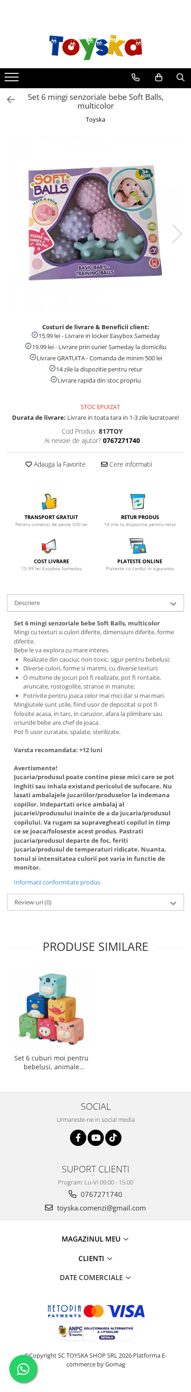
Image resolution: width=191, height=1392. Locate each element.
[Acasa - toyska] (95, 47)
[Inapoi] (7, 99)
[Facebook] (78, 1138)
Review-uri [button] (32, 902)
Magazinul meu (92, 1238)
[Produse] (13, 80)
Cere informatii (130, 464)
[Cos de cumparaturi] (159, 77)
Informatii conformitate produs (57, 882)
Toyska (95, 119)
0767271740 (100, 1194)
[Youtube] (96, 1138)
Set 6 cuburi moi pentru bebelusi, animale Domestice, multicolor (51, 1062)
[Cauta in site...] (180, 77)
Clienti (92, 1258)
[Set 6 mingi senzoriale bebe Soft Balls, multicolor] (95, 224)
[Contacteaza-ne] (135, 77)
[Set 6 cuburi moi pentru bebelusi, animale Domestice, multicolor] (51, 1009)
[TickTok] (113, 1138)
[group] (95, 224)
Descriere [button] (27, 602)
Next (176, 233)
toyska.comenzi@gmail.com (100, 1207)
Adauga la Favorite (59, 464)
